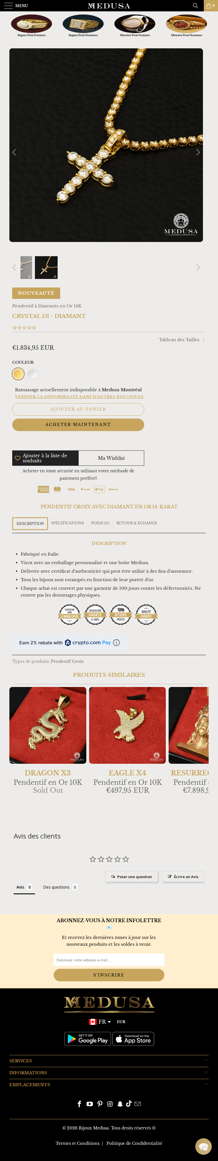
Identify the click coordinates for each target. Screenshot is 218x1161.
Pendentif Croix (67, 661)
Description (30, 523)
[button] (203, 1146)
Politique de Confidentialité (134, 1143)
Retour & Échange (136, 523)
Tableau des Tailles (180, 339)
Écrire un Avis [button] (186, 876)
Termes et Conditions (77, 1143)
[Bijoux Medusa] (109, 5)
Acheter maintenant (78, 424)
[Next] (197, 152)
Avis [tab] (20, 887)
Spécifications (67, 523)
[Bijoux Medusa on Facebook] (80, 1104)
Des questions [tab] (56, 887)
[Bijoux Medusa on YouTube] (90, 1104)
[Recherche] (197, 5)
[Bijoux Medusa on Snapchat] (120, 1104)
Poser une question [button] (134, 876)
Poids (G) (100, 523)
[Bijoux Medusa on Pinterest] (100, 1104)
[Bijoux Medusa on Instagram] (110, 1104)
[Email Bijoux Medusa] (137, 1104)
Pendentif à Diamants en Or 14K (46, 306)
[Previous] (14, 152)
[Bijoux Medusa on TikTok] (129, 1104)
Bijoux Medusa (94, 1128)
